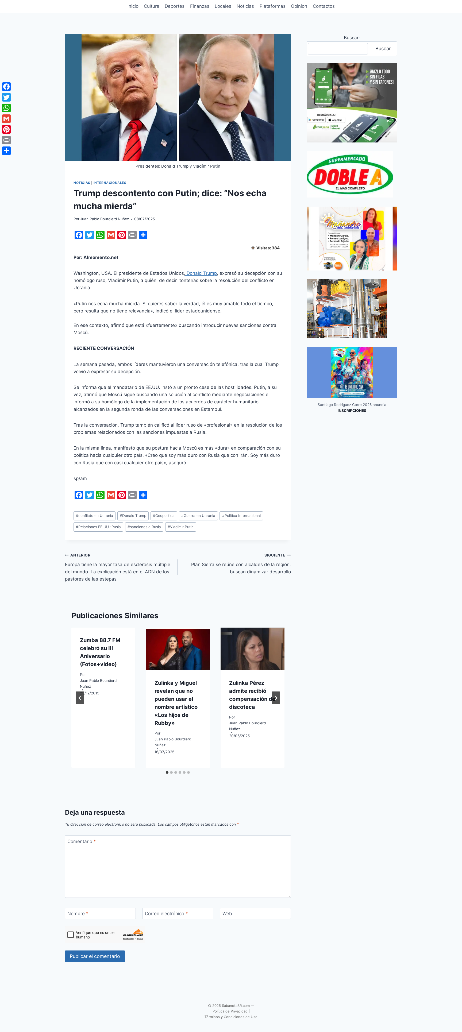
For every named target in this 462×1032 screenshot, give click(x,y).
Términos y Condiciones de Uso (231, 1017)
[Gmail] (6, 118)
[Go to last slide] (80, 697)
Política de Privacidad (230, 1011)
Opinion (299, 6)
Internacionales (110, 183)
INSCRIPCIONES (352, 410)
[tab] (167, 772)
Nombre (77, 913)
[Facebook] (6, 86)
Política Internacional (241, 515)
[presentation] (178, 649)
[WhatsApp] (6, 108)
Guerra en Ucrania (198, 515)
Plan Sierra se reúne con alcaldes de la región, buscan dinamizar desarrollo (241, 563)
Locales (223, 6)
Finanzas (199, 6)
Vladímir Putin (181, 527)
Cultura (151, 6)
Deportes (174, 6)
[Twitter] (6, 97)
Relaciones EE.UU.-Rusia (98, 527)
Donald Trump (201, 273)
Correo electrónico (166, 913)
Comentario (81, 841)
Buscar (383, 48)
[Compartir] (6, 150)
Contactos (324, 6)
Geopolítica (164, 515)
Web (227, 913)
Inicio (133, 6)
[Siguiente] (276, 697)
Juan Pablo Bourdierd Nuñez (104, 219)
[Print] (6, 140)
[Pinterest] (6, 129)
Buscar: (352, 37)
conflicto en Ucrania (94, 515)
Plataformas (273, 6)
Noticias (245, 6)
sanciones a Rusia (144, 527)
